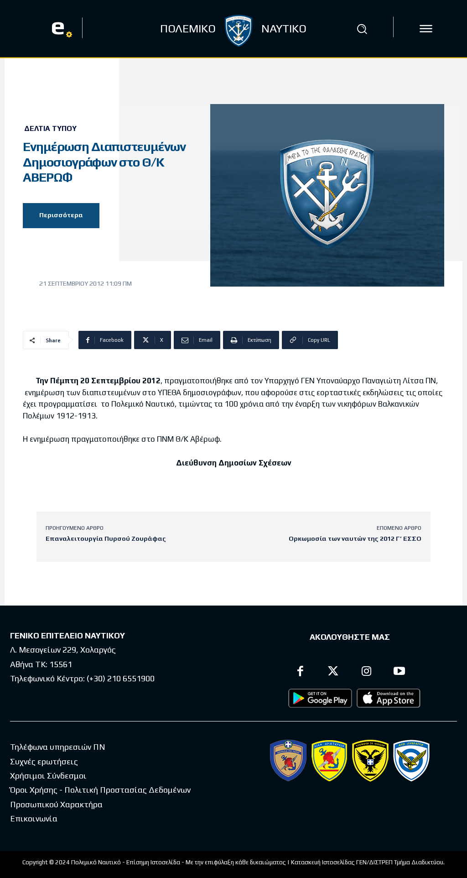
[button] (361, 28)
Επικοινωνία (33, 818)
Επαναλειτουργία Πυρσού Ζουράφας (106, 538)
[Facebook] (300, 672)
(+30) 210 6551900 (121, 678)
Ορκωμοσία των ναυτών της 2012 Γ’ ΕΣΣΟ (355, 538)
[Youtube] (399, 672)
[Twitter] (333, 672)
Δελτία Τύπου (50, 128)
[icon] (426, 28)
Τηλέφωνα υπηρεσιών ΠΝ (57, 747)
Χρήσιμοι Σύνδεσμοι (48, 775)
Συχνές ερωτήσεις (44, 761)
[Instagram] (366, 672)
